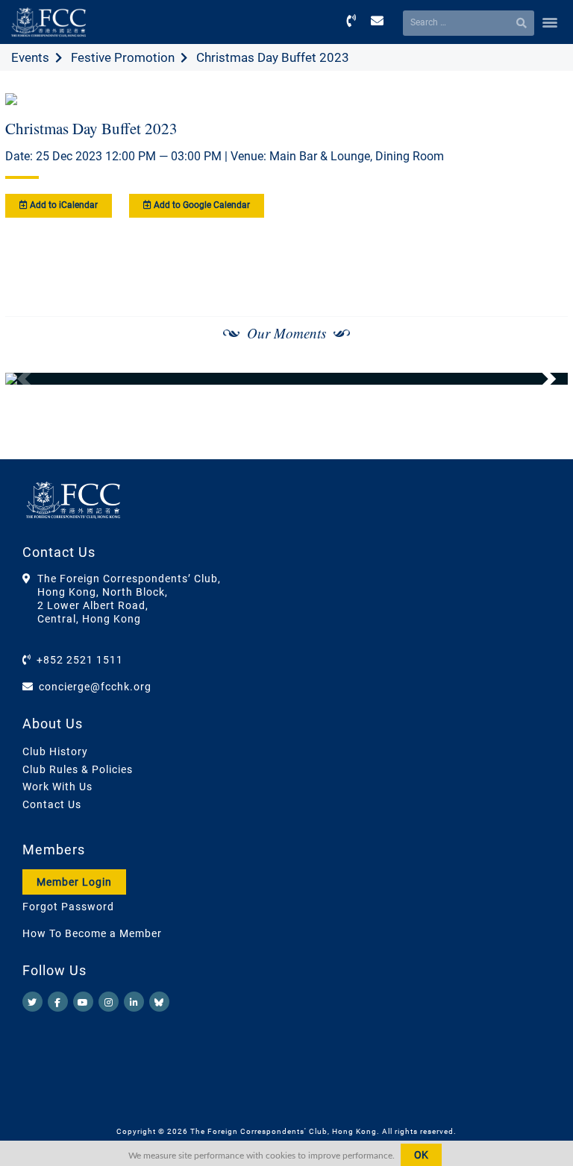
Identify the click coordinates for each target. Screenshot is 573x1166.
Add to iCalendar (63, 205)
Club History (55, 751)
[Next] (540, 378)
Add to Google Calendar (200, 205)
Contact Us (51, 804)
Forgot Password (68, 907)
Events (30, 57)
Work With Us (57, 786)
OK (421, 1155)
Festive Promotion (123, 57)
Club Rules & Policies (77, 769)
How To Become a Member (92, 933)
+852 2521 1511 (80, 660)
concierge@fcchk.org (95, 687)
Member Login (74, 882)
